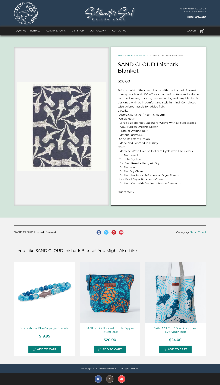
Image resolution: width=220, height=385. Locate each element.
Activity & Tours (56, 30)
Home (121, 55)
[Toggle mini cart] (202, 31)
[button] (102, 86)
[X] (106, 232)
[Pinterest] (113, 232)
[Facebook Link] (98, 379)
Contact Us (119, 30)
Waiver (191, 30)
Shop (130, 55)
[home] (26, 13)
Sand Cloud (142, 55)
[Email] (121, 232)
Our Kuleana (98, 30)
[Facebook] (99, 232)
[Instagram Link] (109, 379)
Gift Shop (78, 30)
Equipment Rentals (28, 30)
